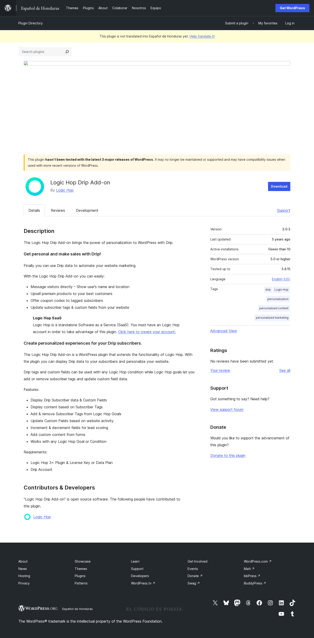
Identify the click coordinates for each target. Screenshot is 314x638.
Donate (195, 576)
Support (283, 210)
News (22, 569)
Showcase (83, 561)
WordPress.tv (143, 583)
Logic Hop (65, 190)
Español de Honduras (77, 609)
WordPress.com (258, 561)
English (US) (281, 279)
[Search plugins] (67, 51)
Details (34, 210)
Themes (81, 569)
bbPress (252, 576)
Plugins (80, 576)
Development (87, 210)
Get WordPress (292, 8)
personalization (277, 299)
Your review (220, 370)
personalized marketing (272, 317)
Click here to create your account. (147, 331)
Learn (135, 561)
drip (268, 289)
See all (284, 370)
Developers (140, 576)
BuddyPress (255, 583)
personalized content (273, 308)
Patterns (81, 583)
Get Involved (197, 561)
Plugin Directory (30, 23)
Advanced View (223, 331)
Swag (194, 583)
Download (279, 186)
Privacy (24, 583)
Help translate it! (202, 36)
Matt (249, 569)
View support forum (226, 409)
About (23, 561)
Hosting (24, 576)
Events (193, 569)
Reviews (58, 210)
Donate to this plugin (227, 455)
